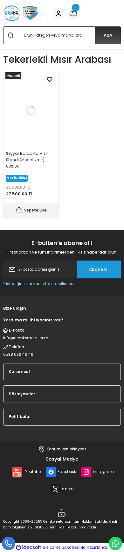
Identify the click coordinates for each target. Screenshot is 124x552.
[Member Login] (58, 13)
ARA (108, 35)
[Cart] (73, 13)
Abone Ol (99, 269)
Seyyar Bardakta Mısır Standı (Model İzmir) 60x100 (27, 160)
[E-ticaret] (61, 547)
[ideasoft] (28, 547)
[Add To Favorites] (49, 79)
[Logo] (20, 13)
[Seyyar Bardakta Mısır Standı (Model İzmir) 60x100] (31, 110)
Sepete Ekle (35, 210)
